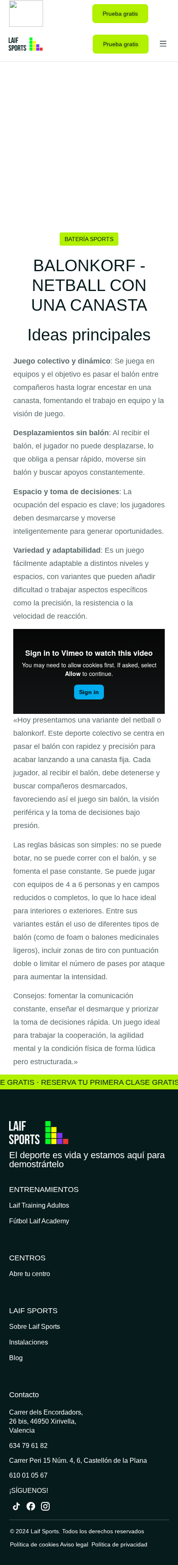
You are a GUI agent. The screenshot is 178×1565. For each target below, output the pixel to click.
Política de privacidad (119, 1544)
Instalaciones (28, 1342)
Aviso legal (75, 1544)
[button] (162, 13)
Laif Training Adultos (39, 1205)
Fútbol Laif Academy (39, 1221)
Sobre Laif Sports (34, 1326)
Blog (16, 1357)
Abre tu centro (29, 1273)
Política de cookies (34, 1544)
